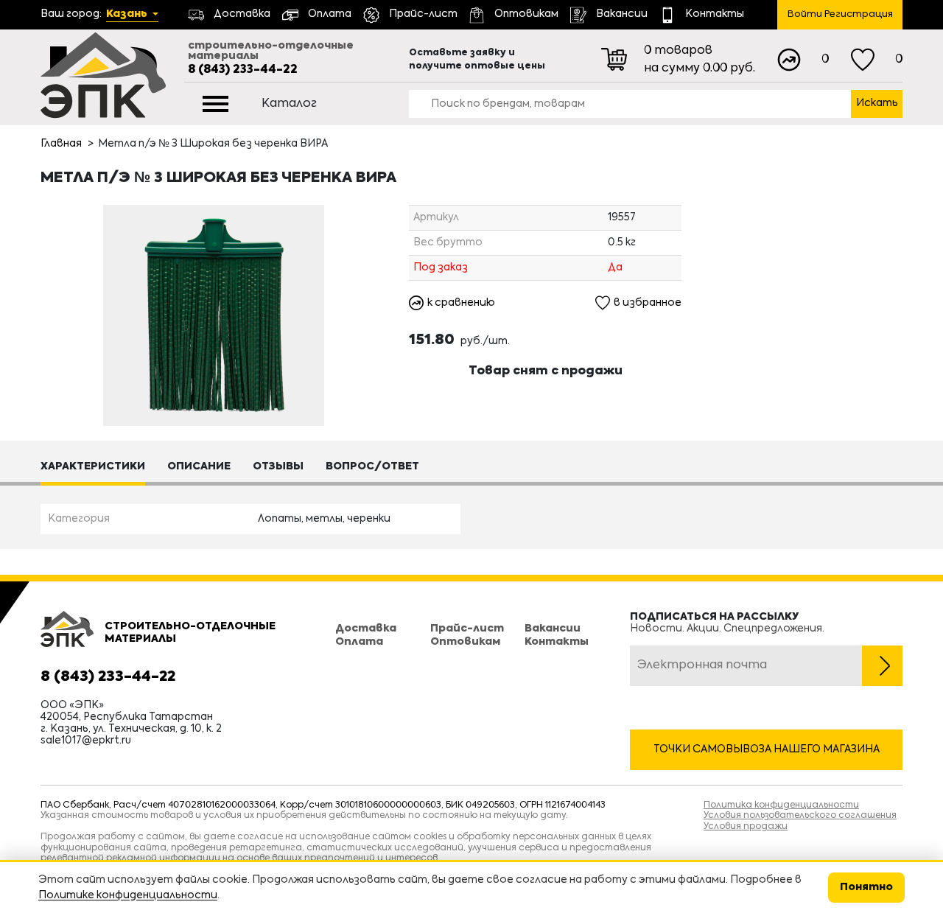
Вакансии (553, 628)
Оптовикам (465, 642)
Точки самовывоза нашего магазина (766, 749)
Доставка (365, 628)
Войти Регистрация (840, 14)
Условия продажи (746, 826)
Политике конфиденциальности (127, 895)
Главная (61, 144)
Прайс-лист (467, 628)
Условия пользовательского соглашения (800, 815)
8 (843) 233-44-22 (243, 70)
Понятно (866, 887)
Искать (877, 103)
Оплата (359, 642)
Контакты (557, 642)
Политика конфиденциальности (781, 805)
